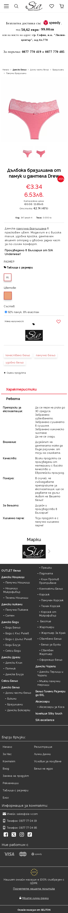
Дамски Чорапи (46, 666)
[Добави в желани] (59, 322)
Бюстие (45, 621)
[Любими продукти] (51, 6)
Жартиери (46, 627)
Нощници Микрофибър (11, 589)
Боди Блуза (12, 644)
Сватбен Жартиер (46, 651)
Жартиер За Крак (53, 632)
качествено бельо (18, 355)
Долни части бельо (39, 69)
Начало (6, 69)
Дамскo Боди (10, 622)
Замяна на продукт (16, 775)
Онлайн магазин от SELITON (34, 909)
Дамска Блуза (14, 674)
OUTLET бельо (11, 570)
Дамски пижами (11, 604)
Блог (6, 797)
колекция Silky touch (49, 713)
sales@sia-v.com (27, 813)
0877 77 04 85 (28, 827)
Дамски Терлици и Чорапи (50, 673)
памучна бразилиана (31, 228)
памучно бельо (45, 355)
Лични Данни (42, 754)
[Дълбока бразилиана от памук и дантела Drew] (27, 153)
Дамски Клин (13, 662)
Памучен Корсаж (52, 600)
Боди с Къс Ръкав (17, 633)
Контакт (9, 761)
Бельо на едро (43, 768)
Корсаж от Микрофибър (47, 613)
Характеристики (21, 389)
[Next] (48, 551)
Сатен (9, 615)
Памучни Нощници (17, 582)
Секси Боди (13, 650)
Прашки (46, 567)
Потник (10, 668)
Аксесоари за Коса (52, 706)
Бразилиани (58, 69)
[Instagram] (22, 835)
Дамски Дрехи (10, 657)
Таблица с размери (20, 267)
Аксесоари (43, 701)
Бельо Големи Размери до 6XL (50, 692)
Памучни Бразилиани (16, 73)
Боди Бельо (12, 627)
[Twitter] (14, 835)
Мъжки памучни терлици (48, 682)
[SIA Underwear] (34, 552)
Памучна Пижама (16, 609)
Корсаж (44, 594)
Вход (6, 768)
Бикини (12, 698)
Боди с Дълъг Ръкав (18, 639)
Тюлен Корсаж (50, 606)
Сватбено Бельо (50, 638)
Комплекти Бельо (51, 588)
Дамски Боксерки (18, 710)
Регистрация (43, 746)
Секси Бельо (9, 680)
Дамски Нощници (12, 577)
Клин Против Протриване (49, 580)
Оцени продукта (16, 372)
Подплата (46, 573)
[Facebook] (6, 835)
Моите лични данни (35, 898)
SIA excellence (45, 719)
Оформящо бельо (50, 659)
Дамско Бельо (19, 69)
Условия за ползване (47, 761)
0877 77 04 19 (28, 820)
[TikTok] (30, 835)
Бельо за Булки (51, 644)
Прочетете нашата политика (34, 888)
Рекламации (11, 783)
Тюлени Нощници (16, 597)
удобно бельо (15, 362)
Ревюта (13, 398)
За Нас (7, 754)
